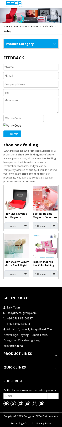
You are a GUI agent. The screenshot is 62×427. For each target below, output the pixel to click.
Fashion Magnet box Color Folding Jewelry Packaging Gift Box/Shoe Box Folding (44, 263)
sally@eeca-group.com (22, 313)
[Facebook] (6, 403)
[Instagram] (34, 403)
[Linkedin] (20, 403)
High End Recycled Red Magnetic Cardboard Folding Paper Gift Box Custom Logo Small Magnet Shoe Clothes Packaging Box (16, 215)
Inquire (13, 226)
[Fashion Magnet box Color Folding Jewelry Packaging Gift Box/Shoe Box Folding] (45, 246)
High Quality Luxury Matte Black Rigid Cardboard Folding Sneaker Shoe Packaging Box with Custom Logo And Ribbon (16, 263)
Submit (13, 134)
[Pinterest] (41, 403)
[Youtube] (27, 403)
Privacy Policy (43, 423)
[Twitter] (13, 403)
